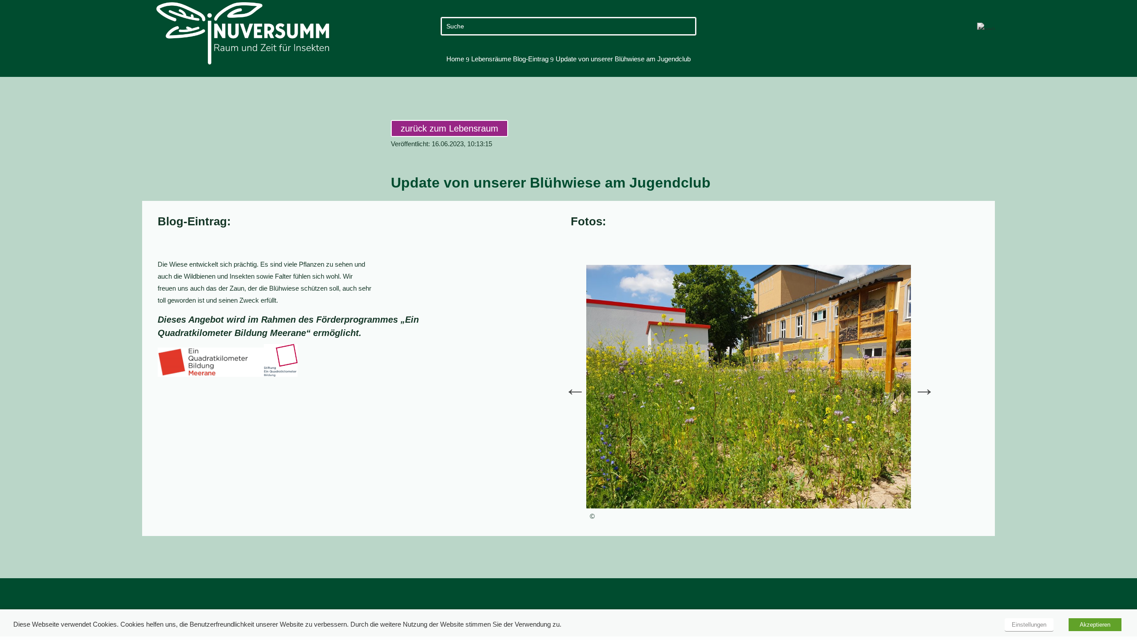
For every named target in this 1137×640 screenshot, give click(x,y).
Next (917, 381)
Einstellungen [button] (1029, 624)
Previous (568, 381)
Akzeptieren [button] (1095, 624)
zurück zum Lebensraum (449, 128)
